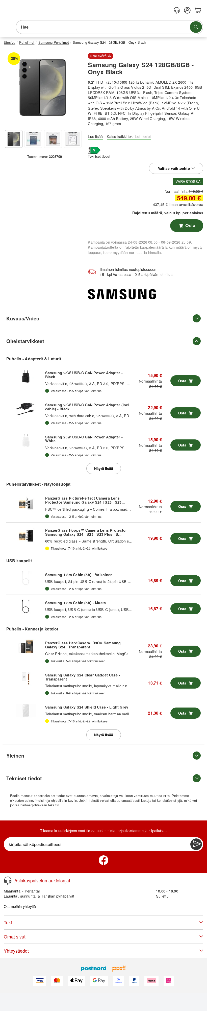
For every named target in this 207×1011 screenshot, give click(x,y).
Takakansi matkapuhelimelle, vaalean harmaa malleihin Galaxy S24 (101, 713)
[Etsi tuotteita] (196, 27)
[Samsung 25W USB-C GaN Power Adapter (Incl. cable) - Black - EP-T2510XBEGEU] (26, 408)
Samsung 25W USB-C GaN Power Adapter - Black (84, 374)
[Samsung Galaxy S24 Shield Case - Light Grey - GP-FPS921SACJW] (26, 710)
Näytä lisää (103, 468)
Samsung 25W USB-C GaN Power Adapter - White (84, 438)
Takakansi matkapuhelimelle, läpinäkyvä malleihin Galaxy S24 (96, 685)
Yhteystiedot (16, 951)
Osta (189, 225)
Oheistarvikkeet (25, 341)
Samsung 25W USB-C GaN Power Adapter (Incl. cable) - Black (87, 406)
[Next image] (74, 89)
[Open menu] (8, 27)
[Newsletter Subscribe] (196, 844)
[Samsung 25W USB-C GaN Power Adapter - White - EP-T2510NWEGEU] (26, 440)
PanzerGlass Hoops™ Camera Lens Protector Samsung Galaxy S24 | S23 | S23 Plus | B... (86, 532)
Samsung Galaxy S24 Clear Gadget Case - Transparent (82, 676)
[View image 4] (73, 139)
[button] (42, 87)
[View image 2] (33, 139)
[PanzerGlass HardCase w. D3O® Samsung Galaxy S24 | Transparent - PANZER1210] (26, 646)
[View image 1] (13, 139)
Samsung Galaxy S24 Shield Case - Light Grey (86, 707)
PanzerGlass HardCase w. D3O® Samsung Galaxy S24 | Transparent (83, 644)
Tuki (8, 922)
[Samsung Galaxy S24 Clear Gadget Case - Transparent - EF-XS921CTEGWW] (26, 678)
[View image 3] (53, 139)
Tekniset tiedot (99, 156)
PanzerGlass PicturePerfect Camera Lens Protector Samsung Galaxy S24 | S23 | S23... (85, 500)
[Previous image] (11, 89)
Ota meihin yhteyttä (20, 906)
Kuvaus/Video (22, 318)
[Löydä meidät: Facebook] (103, 860)
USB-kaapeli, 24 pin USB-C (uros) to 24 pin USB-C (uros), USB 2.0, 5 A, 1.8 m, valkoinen (120, 581)
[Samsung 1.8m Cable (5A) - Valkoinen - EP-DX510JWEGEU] (26, 578)
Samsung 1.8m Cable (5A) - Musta (75, 602)
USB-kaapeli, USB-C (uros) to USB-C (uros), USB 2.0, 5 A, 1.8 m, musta (106, 609)
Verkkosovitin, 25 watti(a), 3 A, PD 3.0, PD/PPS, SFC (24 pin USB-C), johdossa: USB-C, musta (124, 383)
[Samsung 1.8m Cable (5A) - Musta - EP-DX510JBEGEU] (26, 606)
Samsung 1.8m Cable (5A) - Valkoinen (79, 574)
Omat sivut (14, 936)
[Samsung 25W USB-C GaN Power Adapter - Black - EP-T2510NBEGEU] (26, 376)
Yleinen (15, 755)
